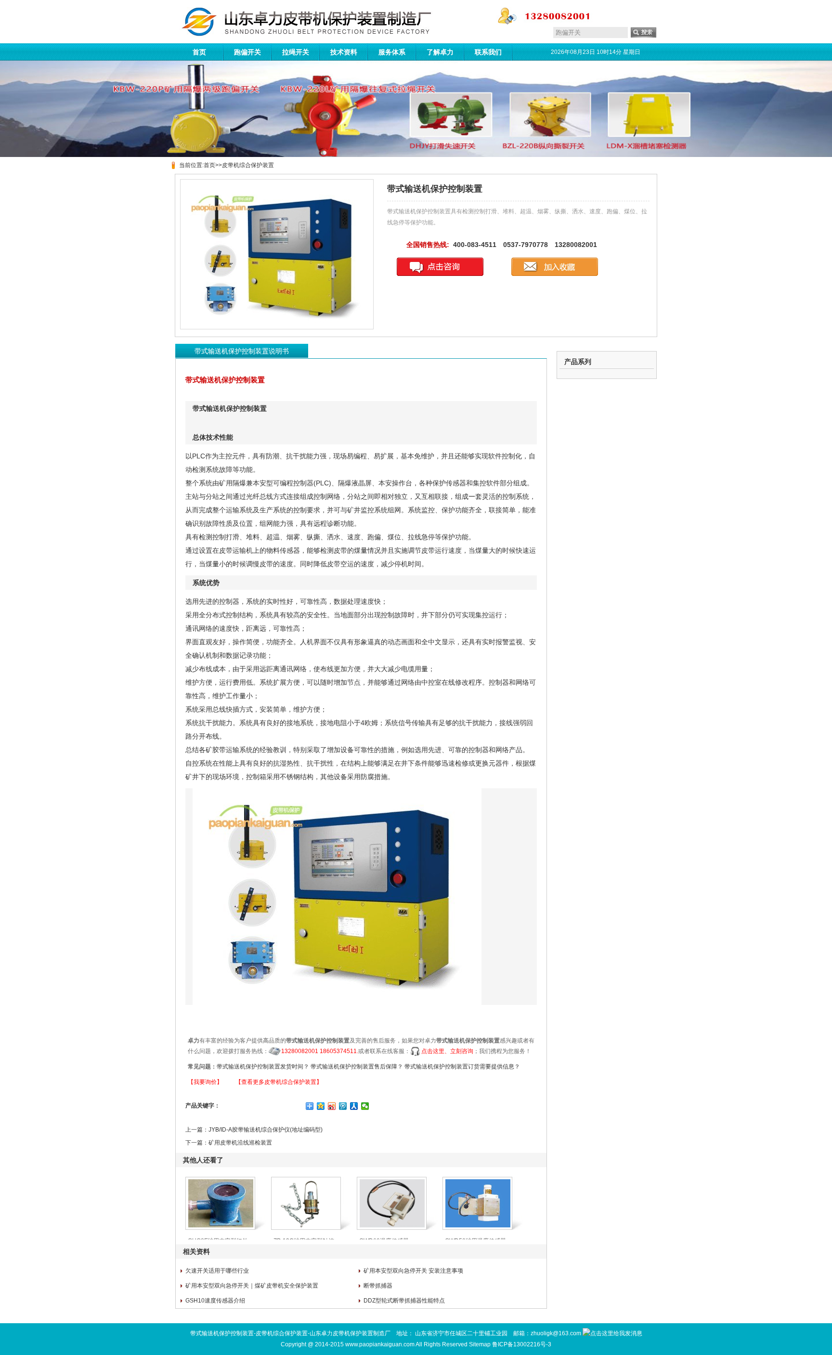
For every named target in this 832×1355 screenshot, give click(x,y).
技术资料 (343, 52)
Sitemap (480, 1344)
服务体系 (391, 52)
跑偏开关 (247, 52)
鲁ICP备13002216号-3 (521, 1344)
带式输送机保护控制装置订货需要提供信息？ (462, 1066)
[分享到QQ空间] (321, 1106)
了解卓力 (440, 52)
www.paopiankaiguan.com (380, 1344)
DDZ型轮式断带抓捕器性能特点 (404, 1300)
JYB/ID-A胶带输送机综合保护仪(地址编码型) (265, 1129)
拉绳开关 (295, 52)
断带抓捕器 (378, 1285)
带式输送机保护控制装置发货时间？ (263, 1066)
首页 (199, 52)
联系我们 (488, 52)
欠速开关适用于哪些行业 (217, 1270)
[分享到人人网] (354, 1106)
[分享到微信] (365, 1106)
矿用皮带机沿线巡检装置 (240, 1142)
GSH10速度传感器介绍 (215, 1300)
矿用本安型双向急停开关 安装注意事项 (413, 1270)
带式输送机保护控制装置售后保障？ (357, 1066)
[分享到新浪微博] (332, 1106)
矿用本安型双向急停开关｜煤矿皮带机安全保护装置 (251, 1285)
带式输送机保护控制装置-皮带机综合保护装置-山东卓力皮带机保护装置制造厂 (290, 1333)
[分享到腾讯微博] (343, 1106)
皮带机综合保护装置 (248, 165)
